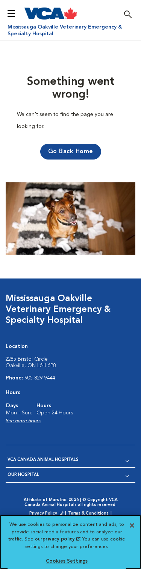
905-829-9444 (40, 378)
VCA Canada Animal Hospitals (43, 460)
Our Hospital (23, 475)
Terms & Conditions (88, 514)
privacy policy (61, 539)
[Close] (132, 525)
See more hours (23, 420)
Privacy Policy (47, 514)
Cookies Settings (67, 561)
